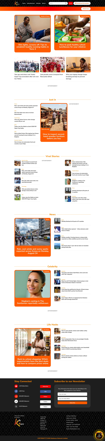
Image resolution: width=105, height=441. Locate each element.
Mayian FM (43, 425)
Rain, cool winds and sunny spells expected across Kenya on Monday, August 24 (30, 172)
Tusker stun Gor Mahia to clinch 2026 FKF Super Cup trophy (30, 198)
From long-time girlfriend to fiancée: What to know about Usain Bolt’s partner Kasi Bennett (75, 290)
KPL (37, 71)
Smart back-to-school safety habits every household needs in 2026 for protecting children (75, 348)
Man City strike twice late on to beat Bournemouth (30, 181)
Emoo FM (42, 427)
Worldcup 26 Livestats (82, 3)
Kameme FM (43, 422)
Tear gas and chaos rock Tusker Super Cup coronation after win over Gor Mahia (26, 77)
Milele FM (42, 418)
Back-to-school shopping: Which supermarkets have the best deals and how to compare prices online (32, 361)
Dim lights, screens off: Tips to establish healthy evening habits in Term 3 (32, 46)
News (24, 3)
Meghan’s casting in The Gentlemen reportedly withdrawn (78, 182)
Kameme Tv (43, 420)
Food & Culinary (85, 16)
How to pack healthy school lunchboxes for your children (72, 45)
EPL (63, 71)
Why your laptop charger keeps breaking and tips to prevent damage (76, 77)
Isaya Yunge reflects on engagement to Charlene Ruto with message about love (74, 298)
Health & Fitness (45, 16)
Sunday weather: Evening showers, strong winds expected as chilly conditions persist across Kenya (75, 238)
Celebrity (74, 179)
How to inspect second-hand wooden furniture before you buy (54, 136)
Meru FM (42, 424)
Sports (44, 3)
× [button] (103, 431)
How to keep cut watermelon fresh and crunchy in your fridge (80, 174)
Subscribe (72, 403)
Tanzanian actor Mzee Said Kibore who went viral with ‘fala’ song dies (80, 199)
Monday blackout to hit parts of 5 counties (73, 221)
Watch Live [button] (86, 9)
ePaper (70, 3)
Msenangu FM (43, 429)
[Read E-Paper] (99, 435)
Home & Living (45, 129)
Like (45, 391)
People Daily (43, 417)
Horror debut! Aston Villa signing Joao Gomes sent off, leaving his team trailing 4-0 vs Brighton (26, 135)
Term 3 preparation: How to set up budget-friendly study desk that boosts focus (75, 339)
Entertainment (31, 3)
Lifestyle (38, 3)
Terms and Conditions (19, 416)
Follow (45, 396)
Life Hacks (46, 329)
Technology (87, 71)
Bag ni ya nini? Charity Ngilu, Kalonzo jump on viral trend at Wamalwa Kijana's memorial (75, 281)
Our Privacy (17, 417)
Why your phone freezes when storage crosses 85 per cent (30, 189)
